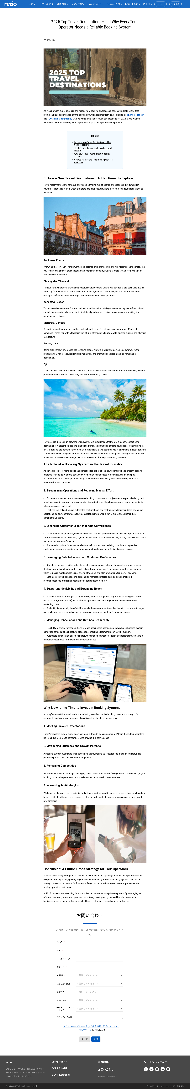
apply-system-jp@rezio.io (107, 1076)
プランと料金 (47, 4)
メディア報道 (77, 4)
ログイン (160, 4)
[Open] (122, 975)
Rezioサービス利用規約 (175, 1086)
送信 (96, 1039)
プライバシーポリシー (155, 1086)
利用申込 (175, 4)
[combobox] (31, 4)
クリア (85, 1039)
